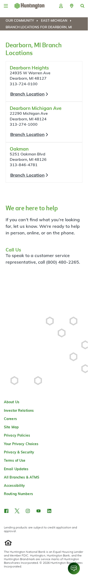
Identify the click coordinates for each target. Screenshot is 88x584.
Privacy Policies (17, 435)
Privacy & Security (19, 452)
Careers (10, 419)
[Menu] (6, 6)
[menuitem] (23, 20)
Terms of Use (14, 460)
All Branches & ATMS (21, 477)
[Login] (61, 6)
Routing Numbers (18, 494)
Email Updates (16, 469)
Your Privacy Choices (21, 444)
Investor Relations (19, 410)
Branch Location (27, 94)
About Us (11, 402)
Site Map (11, 427)
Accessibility (14, 485)
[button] (71, 6)
